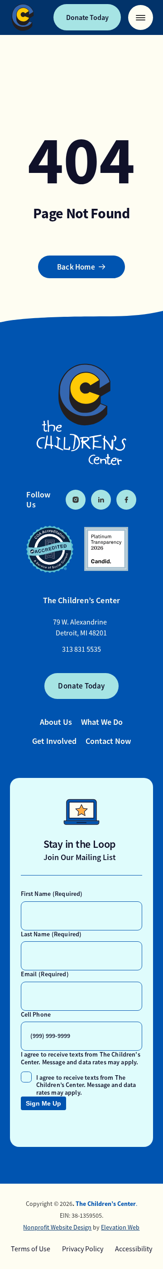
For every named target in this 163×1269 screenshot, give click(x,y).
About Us (56, 722)
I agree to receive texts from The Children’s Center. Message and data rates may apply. (86, 1085)
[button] (140, 17)
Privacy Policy (82, 1249)
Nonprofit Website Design (57, 1227)
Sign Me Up (43, 1103)
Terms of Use (30, 1249)
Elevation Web (120, 1227)
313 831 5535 (81, 649)
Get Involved (54, 741)
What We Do (102, 722)
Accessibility (133, 1249)
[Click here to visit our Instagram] (76, 500)
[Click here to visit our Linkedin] (101, 500)
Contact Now (108, 741)
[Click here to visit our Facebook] (126, 500)
